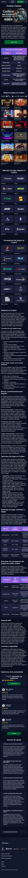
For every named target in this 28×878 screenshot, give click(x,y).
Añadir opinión (14, 683)
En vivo (9, 96)
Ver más (14, 733)
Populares (3, 96)
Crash (15, 96)
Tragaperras (22, 96)
